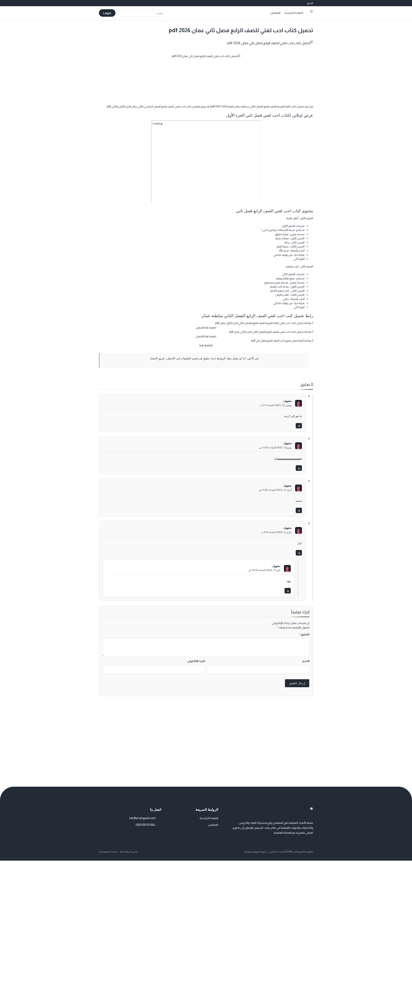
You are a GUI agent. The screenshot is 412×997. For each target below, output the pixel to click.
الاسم (305, 661)
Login (107, 13)
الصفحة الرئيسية (294, 12)
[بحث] (121, 13)
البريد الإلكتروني (196, 661)
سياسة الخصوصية (108, 851)
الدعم (310, 3)
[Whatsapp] (146, 834)
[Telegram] (159, 834)
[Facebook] (152, 834)
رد (299, 425)
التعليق (304, 634)
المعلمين (275, 12)
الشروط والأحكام (129, 851)
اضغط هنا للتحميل (206, 327)
